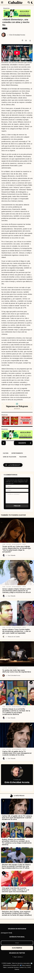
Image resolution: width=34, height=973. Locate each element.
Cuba (3, 544)
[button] (2, 2)
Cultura (5, 453)
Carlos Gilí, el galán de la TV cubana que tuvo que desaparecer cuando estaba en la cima (17, 753)
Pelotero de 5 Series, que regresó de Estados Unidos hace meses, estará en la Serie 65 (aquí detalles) (17, 913)
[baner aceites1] (17, 13)
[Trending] (31, 562)
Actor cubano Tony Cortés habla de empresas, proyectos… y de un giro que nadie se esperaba (16, 631)
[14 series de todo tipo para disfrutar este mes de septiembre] (17, 653)
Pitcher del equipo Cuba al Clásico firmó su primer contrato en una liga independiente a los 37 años (16, 866)
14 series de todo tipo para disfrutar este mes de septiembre (16, 671)
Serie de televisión (9, 457)
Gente (24, 544)
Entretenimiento (17, 453)
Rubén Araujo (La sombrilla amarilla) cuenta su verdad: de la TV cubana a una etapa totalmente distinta (16, 711)
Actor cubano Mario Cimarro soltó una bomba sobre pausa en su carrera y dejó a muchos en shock (16, 590)
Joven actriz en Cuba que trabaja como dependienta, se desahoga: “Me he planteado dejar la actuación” (16, 549)
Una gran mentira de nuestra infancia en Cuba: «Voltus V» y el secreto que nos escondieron (15, 890)
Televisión (22, 457)
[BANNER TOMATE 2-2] (17, 420)
